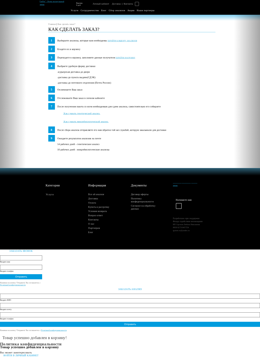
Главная (52, 24)
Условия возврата (97, 211)
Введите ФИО (5, 300)
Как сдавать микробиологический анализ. (86, 121)
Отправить (21, 276)
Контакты (128, 4)
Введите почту (6, 309)
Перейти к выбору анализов (122, 41)
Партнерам (94, 228)
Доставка (116, 4)
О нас (91, 224)
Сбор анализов (117, 10)
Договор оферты (140, 194)
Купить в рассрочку (98, 207)
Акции (131, 10)
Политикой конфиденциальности (13, 285)
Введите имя (5, 262)
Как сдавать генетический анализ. (81, 113)
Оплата (92, 202)
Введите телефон (7, 271)
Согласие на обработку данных (143, 207)
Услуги (74, 10)
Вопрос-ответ (95, 215)
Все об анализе (96, 194)
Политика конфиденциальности (142, 200)
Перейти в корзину (125, 58)
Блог (103, 10)
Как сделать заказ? (66, 24)
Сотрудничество (90, 10)
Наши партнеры (146, 10)
